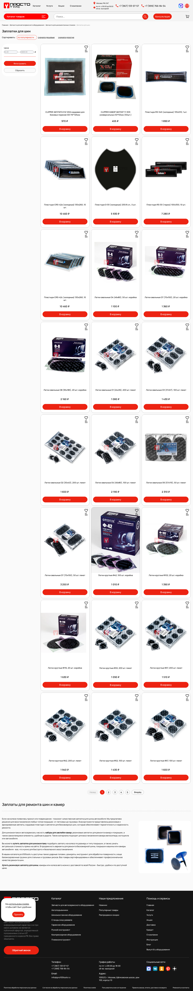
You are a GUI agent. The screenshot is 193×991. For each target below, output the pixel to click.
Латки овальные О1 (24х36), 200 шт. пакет (115, 390)
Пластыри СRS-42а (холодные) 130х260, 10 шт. (65, 206)
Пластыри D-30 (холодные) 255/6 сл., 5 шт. (115, 204)
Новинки (103, 905)
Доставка (151, 924)
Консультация (162, 16)
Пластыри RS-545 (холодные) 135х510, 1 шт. (166, 112)
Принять (18, 914)
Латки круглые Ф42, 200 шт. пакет (65, 760)
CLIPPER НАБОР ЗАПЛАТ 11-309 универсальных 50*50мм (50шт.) (116, 113)
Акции (61, 6)
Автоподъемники (59, 910)
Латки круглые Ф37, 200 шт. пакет (166, 668)
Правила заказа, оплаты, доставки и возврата (149, 988)
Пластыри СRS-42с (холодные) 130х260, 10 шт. (65, 298)
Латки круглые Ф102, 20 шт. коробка (166, 575)
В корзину (65, 128)
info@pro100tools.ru (60, 977)
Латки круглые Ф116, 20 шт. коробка (65, 668)
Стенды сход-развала (61, 920)
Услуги (49, 6)
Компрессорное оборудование (66, 934)
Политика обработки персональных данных (20, 988)
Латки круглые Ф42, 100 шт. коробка (115, 575)
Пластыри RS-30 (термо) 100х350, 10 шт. (166, 204)
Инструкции (152, 939)
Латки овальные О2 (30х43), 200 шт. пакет (65, 482)
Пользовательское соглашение (114, 988)
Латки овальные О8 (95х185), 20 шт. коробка (65, 390)
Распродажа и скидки (109, 915)
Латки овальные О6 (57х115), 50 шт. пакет (166, 482)
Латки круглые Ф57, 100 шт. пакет (166, 760)
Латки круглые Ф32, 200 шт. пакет (115, 668)
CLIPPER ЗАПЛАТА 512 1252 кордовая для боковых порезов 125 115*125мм (65, 113)
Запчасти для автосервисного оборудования (72, 905)
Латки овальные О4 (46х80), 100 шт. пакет (115, 482)
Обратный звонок (21, 950)
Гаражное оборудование (63, 924)
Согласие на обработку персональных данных (60, 988)
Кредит (150, 929)
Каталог (37, 6)
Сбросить (20, 70)
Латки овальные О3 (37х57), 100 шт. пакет (166, 390)
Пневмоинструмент (61, 939)
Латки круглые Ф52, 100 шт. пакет (115, 760)
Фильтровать (20, 63)
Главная (150, 905)
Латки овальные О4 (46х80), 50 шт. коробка (116, 297)
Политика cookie (90, 988)
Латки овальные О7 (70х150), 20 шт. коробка (166, 297)
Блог (149, 944)
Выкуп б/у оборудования (158, 949)
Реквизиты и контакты (181, 988)
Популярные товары (108, 910)
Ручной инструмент (60, 929)
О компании (75, 6)
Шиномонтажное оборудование (66, 915)
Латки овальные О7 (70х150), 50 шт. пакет (65, 575)
